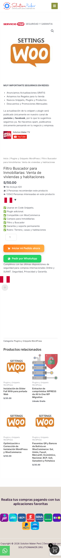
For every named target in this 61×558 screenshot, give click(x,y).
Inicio (5, 158)
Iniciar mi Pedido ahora (26, 248)
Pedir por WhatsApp (24, 258)
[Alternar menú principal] (54, 6)
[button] (52, 31)
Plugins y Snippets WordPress (25, 158)
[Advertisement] (30, 307)
